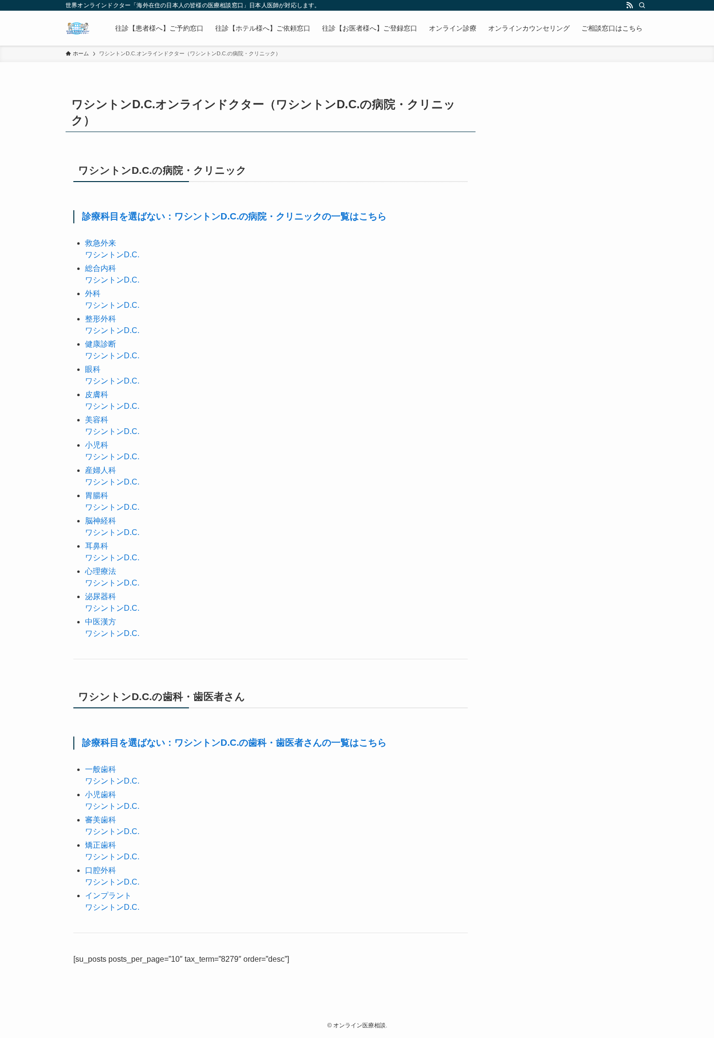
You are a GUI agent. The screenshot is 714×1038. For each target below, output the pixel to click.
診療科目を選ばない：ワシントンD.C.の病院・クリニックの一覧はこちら (234, 216)
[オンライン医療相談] (78, 28)
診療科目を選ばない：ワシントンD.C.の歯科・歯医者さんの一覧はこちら (234, 742)
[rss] (629, 5)
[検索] (642, 5)
